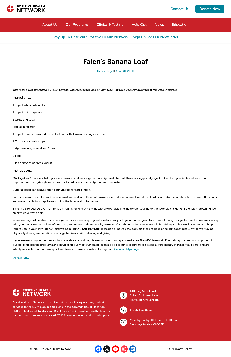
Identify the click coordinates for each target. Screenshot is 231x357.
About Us (49, 24)
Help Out (139, 24)
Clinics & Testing (110, 24)
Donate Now (209, 9)
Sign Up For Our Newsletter (155, 37)
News (159, 24)
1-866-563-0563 (141, 310)
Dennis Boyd (105, 71)
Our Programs (77, 24)
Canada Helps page (126, 249)
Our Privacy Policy (179, 349)
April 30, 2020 (125, 71)
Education (180, 24)
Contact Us (179, 9)
